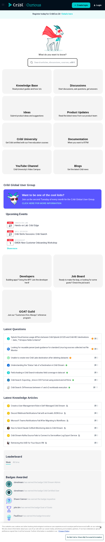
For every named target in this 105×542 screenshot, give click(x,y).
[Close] (101, 527)
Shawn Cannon (20, 499)
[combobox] (52, 62)
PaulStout (18, 516)
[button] (3, 6)
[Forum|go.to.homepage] (25, 5)
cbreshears (19, 482)
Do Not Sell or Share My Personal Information (84, 537)
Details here (67, 14)
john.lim (17, 507)
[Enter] (30, 62)
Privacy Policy (64, 531)
